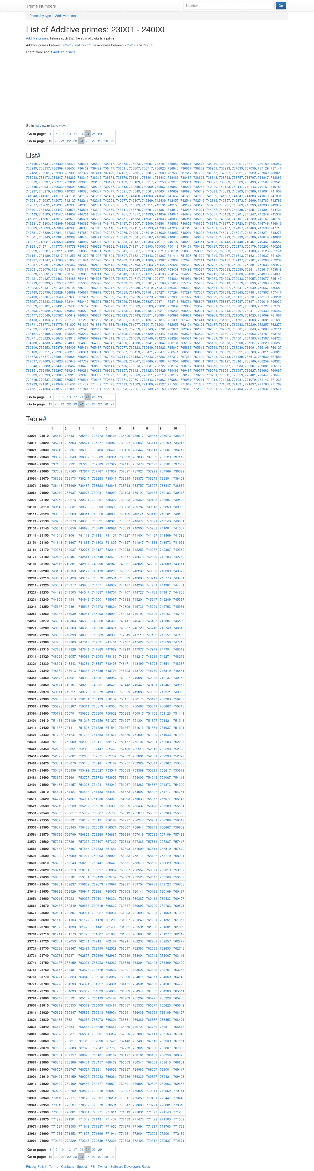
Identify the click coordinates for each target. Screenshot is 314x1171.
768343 (31, 365)
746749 (263, 223)
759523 (108, 306)
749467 (263, 241)
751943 (134, 260)
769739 (31, 375)
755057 (250, 278)
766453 (134, 352)
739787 (108, 186)
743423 (44, 209)
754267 (224, 274)
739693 (70, 186)
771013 (224, 379)
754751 (147, 278)
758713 (173, 301)
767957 (173, 361)
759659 (185, 306)
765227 (250, 342)
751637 (263, 255)
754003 (108, 274)
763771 (31, 338)
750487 (108, 251)
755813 (224, 283)
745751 (121, 218)
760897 (173, 315)
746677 (224, 223)
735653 (121, 163)
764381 (211, 338)
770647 (95, 379)
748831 (276, 237)
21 (81, 133)
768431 (57, 365)
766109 (263, 347)
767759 (82, 361)
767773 (95, 361)
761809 (82, 324)
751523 (185, 255)
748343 (44, 237)
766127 (276, 347)
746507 (134, 223)
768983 (237, 365)
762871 (173, 329)
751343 (147, 255)
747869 (70, 232)
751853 (70, 260)
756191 (70, 287)
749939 (121, 246)
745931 (147, 218)
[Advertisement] (157, 89)
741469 (134, 195)
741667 (173, 195)
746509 (147, 223)
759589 (147, 306)
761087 (276, 315)
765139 (198, 342)
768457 (70, 365)
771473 (108, 384)
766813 (276, 352)
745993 (198, 218)
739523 (276, 182)
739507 (263, 182)
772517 (250, 388)
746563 (173, 223)
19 (50, 141)
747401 (211, 228)
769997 (95, 375)
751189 (44, 255)
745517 (57, 218)
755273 (70, 283)
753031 (31, 269)
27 (100, 141)
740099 (211, 186)
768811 (198, 365)
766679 (224, 352)
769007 (250, 365)
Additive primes (37, 38)
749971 (134, 246)
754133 (160, 274)
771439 (95, 384)
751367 (160, 255)
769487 (185, 370)
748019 (147, 232)
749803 (82, 246)
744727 (108, 214)
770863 (160, 379)
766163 (31, 352)
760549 (44, 315)
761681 (263, 319)
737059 (250, 168)
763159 (44, 333)
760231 (173, 310)
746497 (121, 223)
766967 (82, 356)
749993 (147, 246)
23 (75, 141)
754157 (173, 274)
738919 (31, 182)
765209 (237, 342)
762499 (70, 329)
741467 (121, 195)
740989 (250, 191)
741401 (108, 195)
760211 (160, 310)
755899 (250, 283)
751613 (237, 255)
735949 (211, 163)
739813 (121, 186)
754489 (82, 278)
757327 (211, 292)
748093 (198, 232)
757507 (44, 296)
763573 (185, 333)
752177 (224, 260)
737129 (263, 168)
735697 (147, 163)
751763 (57, 260)
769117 (276, 365)
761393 (173, 319)
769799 (44, 375)
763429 (147, 333)
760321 (211, 310)
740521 (121, 191)
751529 (198, 255)
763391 (108, 333)
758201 (276, 296)
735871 (185, 163)
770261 (211, 375)
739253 (160, 182)
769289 (95, 370)
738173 (44, 177)
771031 (237, 379)
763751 (263, 333)
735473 (70, 163)
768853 (211, 365)
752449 (82, 264)
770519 (31, 379)
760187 (147, 310)
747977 (108, 232)
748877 (31, 241)
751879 (95, 260)
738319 (95, 177)
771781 (31, 388)
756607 (224, 287)
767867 (134, 361)
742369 (147, 200)
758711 (160, 301)
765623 (134, 347)
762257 (263, 324)
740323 (82, 191)
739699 (82, 186)
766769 (250, 352)
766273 (70, 352)
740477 (108, 191)
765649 (147, 347)
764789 (31, 342)
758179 (263, 296)
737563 (173, 172)
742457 (173, 200)
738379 (121, 177)
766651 (211, 352)
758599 (121, 301)
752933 (263, 264)
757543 (57, 296)
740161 (263, 186)
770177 (173, 375)
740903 (237, 191)
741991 (276, 195)
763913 (70, 338)
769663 (263, 370)
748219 (250, 232)
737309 (70, 172)
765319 (31, 347)
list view (40, 125)
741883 (250, 195)
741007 (276, 191)
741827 (224, 195)
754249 (211, 274)
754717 (134, 278)
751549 (211, 255)
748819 (263, 237)
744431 (276, 209)
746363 (82, 223)
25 (94, 133)
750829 (211, 251)
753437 (160, 269)
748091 (185, 232)
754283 (237, 274)
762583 (121, 329)
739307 (198, 182)
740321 (70, 191)
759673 (198, 306)
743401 (31, 209)
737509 (160, 172)
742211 (82, 200)
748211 (224, 232)
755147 (276, 278)
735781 (160, 163)
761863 (108, 324)
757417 (276, 292)
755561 (147, 283)
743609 (95, 209)
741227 (95, 195)
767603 (44, 361)
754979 (211, 278)
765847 (173, 347)
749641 (31, 246)
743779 (134, 209)
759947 (57, 310)
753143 (57, 269)
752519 (121, 264)
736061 (237, 163)
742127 (70, 200)
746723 (237, 223)
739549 (31, 186)
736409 (82, 168)
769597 (237, 370)
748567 (147, 237)
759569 (134, 306)
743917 (173, 209)
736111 (250, 163)
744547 (57, 214)
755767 (198, 283)
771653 (211, 384)
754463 (57, 278)
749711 (44, 246)
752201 (250, 260)
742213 (95, 200)
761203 (82, 319)
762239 (250, 324)
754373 (263, 274)
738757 (237, 177)
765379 (57, 347)
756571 (211, 287)
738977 (57, 182)
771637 (198, 384)
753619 (276, 269)
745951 (185, 218)
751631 (250, 255)
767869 (147, 361)
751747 (44, 260)
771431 (70, 384)
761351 (134, 319)
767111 (121, 356)
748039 (160, 232)
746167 (263, 218)
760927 (198, 315)
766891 (57, 356)
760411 (250, 310)
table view (58, 125)
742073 (57, 200)
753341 (121, 269)
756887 (82, 292)
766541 (173, 352)
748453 (82, 237)
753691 (44, 274)
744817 (134, 214)
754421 (31, 278)
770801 (134, 379)
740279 (44, 191)
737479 (108, 172)
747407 (224, 228)
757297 (185, 292)
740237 (31, 191)
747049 (95, 228)
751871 (82, 260)
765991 (224, 347)
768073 (185, 361)
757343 (224, 292)
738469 (173, 177)
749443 (224, 241)
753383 (147, 269)
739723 (95, 186)
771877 (57, 388)
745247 (250, 214)
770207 (198, 375)
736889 (198, 168)
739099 (82, 182)
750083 (160, 246)
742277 (121, 200)
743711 (121, 209)
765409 (70, 347)
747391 (198, 228)
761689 (276, 319)
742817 (31, 205)
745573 (70, 218)
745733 (108, 218)
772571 (86, 45)
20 (56, 141)
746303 (44, 223)
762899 (198, 329)
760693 (108, 315)
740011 (185, 186)
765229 (263, 342)
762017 (147, 324)
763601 (224, 333)
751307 (121, 255)
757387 (263, 292)
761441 (198, 319)
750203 (263, 246)
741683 (185, 195)
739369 (237, 182)
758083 (224, 296)
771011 (211, 379)
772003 (121, 388)
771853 (44, 388)
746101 (237, 218)
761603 (250, 319)
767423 (211, 356)
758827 (198, 301)
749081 (108, 241)
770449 (276, 375)
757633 (70, 296)
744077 (211, 209)
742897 (57, 205)
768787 (185, 365)
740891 (211, 191)
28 (106, 141)
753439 (173, 269)
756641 (237, 287)
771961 (95, 388)
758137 (250, 296)
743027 (108, 205)
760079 (82, 310)
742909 (70, 205)
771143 (263, 379)
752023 (185, 260)
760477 (31, 315)
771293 (31, 384)
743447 (57, 209)
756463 (185, 287)
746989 (82, 228)
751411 (173, 255)
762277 (276, 324)
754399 (276, 274)
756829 (57, 292)
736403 (70, 168)
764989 (134, 342)
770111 (147, 375)
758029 (211, 296)
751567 (224, 255)
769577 (198, 370)
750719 (160, 251)
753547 (211, 269)
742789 (276, 200)
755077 (263, 278)
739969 (173, 186)
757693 (95, 296)
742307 (134, 200)
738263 (70, 177)
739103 (95, 182)
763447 (160, 333)
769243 (70, 370)
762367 (44, 329)
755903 (263, 283)
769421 (134, 370)
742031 (31, 200)
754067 (134, 274)
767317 (173, 356)
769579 (211, 370)
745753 (134, 218)
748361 (57, 237)
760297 (185, 310)
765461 (82, 347)
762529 (82, 329)
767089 (108, 356)
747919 (95, 232)
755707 (185, 283)
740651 (160, 191)
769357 (121, 370)
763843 (57, 338)
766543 (185, 352)
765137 (185, 342)
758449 (82, 301)
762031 (160, 324)
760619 (70, 315)
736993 (224, 168)
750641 (121, 251)
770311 (224, 375)
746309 (57, 223)
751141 (276, 251)
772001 (108, 388)
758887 (224, 301)
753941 (95, 274)
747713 (276, 228)
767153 (134, 356)
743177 (185, 205)
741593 (147, 195)
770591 (82, 379)
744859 (160, 214)
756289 (134, 287)
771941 (82, 388)
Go (281, 5)
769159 (44, 370)
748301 (31, 237)
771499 (121, 384)
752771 (198, 264)
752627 (160, 264)
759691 (211, 306)
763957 (82, 338)
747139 (121, 228)
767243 (147, 356)
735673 (134, 163)
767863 (121, 361)
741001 (263, 191)
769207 (57, 370)
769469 (173, 370)
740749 (198, 191)
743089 (134, 205)
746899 (44, 228)
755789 (211, 283)
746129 (250, 218)
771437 (82, 384)
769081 (263, 365)
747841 (57, 232)
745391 (44, 218)
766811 (263, 352)
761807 (70, 324)
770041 (121, 375)
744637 (70, 214)
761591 (237, 319)
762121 (198, 324)
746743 (250, 223)
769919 (70, 375)
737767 (198, 172)
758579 (108, 301)
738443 (160, 177)
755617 (173, 283)
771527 (160, 384)
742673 (237, 200)
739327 (211, 182)
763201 (57, 333)
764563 (250, 338)
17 (75, 133)
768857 (224, 365)
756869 (70, 292)
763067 (263, 329)
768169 (250, 361)
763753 (276, 333)
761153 (44, 319)
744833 (147, 214)
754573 (95, 278)
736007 (224, 163)
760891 (160, 315)
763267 (82, 333)
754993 (224, 278)
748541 (134, 237)
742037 (44, 200)
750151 (224, 246)
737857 (211, 172)
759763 (276, 306)
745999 (211, 218)
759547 (121, 306)
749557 (276, 241)
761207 (95, 319)
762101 (185, 324)
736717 (147, 168)
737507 (147, 172)
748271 (263, 232)
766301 (82, 352)
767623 (57, 361)
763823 (44, 338)
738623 (198, 177)
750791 (173, 251)
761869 (121, 324)
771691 (237, 384)
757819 (134, 296)
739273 (173, 182)
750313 (70, 251)
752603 (147, 264)
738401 (147, 177)
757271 (160, 292)
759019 (263, 301)
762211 (224, 324)
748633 (185, 237)
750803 (185, 251)
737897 (224, 172)
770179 (185, 375)
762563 (108, 329)
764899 (82, 342)
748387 (70, 237)
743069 (121, 205)
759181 (44, 306)
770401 (250, 375)
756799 (44, 292)
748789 (250, 237)
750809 (198, 251)
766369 (108, 352)
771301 (44, 384)
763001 (237, 329)
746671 (211, 223)
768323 (276, 361)
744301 (263, 209)
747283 (173, 228)
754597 (108, 278)
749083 (121, 241)
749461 (250, 241)
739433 (250, 182)
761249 (108, 319)
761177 (57, 319)
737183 (31, 172)
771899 (70, 388)
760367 (237, 310)
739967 (160, 186)
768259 (263, 361)
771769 (276, 384)
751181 (31, 255)
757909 (173, 296)
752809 (224, 264)
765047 (160, 342)
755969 (276, 283)
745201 (237, 214)
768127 (224, 361)
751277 (82, 255)
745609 (95, 218)
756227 (95, 287)
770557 (57, 379)
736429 (95, 168)
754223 (185, 274)
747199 (147, 228)
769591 (224, 370)
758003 (198, 296)
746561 (160, 223)
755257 (57, 283)
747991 (134, 232)
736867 (185, 168)
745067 (211, 214)
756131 (44, 287)
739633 (57, 186)
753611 (250, 269)
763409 (134, 333)
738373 (108, 177)
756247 (108, 287)
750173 (237, 246)
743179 (198, 205)
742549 (198, 200)
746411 (95, 223)
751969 (147, 260)
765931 (211, 347)
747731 (31, 232)
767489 (237, 356)
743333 (250, 205)
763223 (70, 333)
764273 (160, 338)
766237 (57, 352)
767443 (224, 356)
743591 (82, 209)
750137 (211, 246)
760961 (211, 315)
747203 (160, 228)
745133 (224, 214)
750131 (185, 246)
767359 (185, 356)
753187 (82, 269)
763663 (250, 333)
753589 (237, 269)
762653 (134, 329)
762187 (211, 324)
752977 (276, 264)
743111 (147, 205)
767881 (160, 361)
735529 (95, 163)
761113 (31, 319)
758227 (31, 301)
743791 (147, 209)
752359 (57, 264)
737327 (82, 172)
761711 (31, 324)
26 (94, 141)
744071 (198, 209)
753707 (57, 274)
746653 (185, 223)
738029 (276, 172)
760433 (263, 310)
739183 (134, 182)
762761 (160, 329)
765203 (224, 342)
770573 (70, 379)
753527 (198, 269)
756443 (173, 287)
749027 (95, 241)
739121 (108, 182)
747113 (108, 228)
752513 (108, 264)
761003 (224, 315)
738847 (263, 177)
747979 (121, 232)
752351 (44, 264)
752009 (173, 260)
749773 (57, 246)
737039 (237, 168)
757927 (185, 296)
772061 (134, 388)
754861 (173, 278)
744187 (224, 209)
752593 (134, 264)
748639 (198, 237)
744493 (31, 214)
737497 (121, 172)
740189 (276, 186)
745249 (263, 214)
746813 (276, 223)
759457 (82, 306)
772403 (237, 388)
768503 (95, 365)
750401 (95, 251)
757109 (134, 292)
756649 (250, 287)
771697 (250, 384)
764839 (44, 342)
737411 (95, 172)
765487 (95, 347)
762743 (147, 329)
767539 (263, 356)
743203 (211, 205)
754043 (121, 274)
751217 (57, 255)
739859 (134, 186)
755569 (160, 283)
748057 (173, 232)
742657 (224, 200)
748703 (211, 237)
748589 (160, 237)
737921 (237, 172)
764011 (108, 338)
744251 (250, 209)
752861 (237, 264)
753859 (82, 274)
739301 (185, 182)
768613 (134, 365)
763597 (211, 333)
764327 (198, 338)
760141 (108, 310)
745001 (198, 214)
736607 (134, 168)
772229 (173, 388)
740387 (95, 191)
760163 (121, 310)
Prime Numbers (41, 6)
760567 (57, 315)
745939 (173, 218)
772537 (263, 388)
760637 (82, 315)
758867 (211, 301)
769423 (147, 370)
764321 (185, 338)
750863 (224, 251)
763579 (198, 333)
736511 (121, 168)
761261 (121, 319)
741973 (263, 195)
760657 (95, 315)
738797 (250, 177)
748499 (108, 237)
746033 (224, 218)
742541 (185, 200)
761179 (70, 319)
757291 (173, 292)
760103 (95, 310)
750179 (250, 246)
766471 (147, 352)
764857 (57, 342)
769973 (82, 375)
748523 (121, 237)
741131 (70, 195)
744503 (44, 214)
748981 (70, 241)
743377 (276, 205)
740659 (173, 191)
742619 (211, 200)
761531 (224, 319)
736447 (108, 168)
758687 (147, 301)
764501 (237, 338)
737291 (44, 172)
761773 (44, 324)
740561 (147, 191)
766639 (198, 352)
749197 (173, 241)
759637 (173, 306)
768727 (160, 365)
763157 (31, 333)
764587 (263, 338)
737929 (250, 172)
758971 (250, 301)
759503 (95, 306)
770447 (263, 375)
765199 (211, 342)
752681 (173, 264)
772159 (160, 388)
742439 (160, 200)
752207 (276, 260)
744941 (173, 214)
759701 (237, 306)
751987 (160, 260)
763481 (173, 333)
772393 (224, 388)
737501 (134, 172)
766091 (250, 347)
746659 (198, 223)
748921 (44, 241)
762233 (237, 324)
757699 (108, 296)
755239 (44, 283)
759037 (276, 301)
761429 (185, 319)
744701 (82, 214)
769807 (57, 375)
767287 (160, 356)
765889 (185, 347)
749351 (198, 241)
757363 (237, 292)
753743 (70, 274)
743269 (237, 205)
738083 (31, 177)
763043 (250, 329)
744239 (237, 209)
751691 (276, 255)
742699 (250, 200)
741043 (31, 195)
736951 (211, 168)
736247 (276, 163)
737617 (185, 172)
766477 (160, 352)
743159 (173, 205)
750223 (31, 251)
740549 (134, 191)
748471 (95, 237)
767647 (70, 361)
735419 (68, 45)
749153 (147, 241)
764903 (95, 342)
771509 (147, 384)
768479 (82, 365)
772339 (198, 388)
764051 (121, 338)
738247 (57, 177)
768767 (173, 365)
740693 (185, 191)
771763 (263, 384)
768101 (198, 361)
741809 (211, 195)
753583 (224, 269)
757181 (147, 292)
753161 (70, 269)
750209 (276, 246)
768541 (108, 365)
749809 (95, 246)
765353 (44, 347)
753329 (108, 269)
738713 (224, 177)
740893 (224, 191)
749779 (70, 246)
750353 (82, 251)
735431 (44, 163)
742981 (95, 205)
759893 (31, 310)
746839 (31, 228)
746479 (108, 223)
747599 (263, 228)
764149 (147, 338)
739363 (224, 182)
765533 (108, 347)
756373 (160, 287)
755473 (121, 283)
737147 (276, 168)
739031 (70, 182)
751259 (70, 255)
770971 (198, 379)
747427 (237, 228)
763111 (276, 329)
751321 (134, 255)
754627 (121, 278)
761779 (57, 324)
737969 (263, 172)
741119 (57, 195)
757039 (121, 292)
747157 (134, 228)
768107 (211, 361)
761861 (95, 324)
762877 (185, 329)
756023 (31, 287)
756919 (95, 292)
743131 (160, 205)
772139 (147, 388)
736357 (44, 168)
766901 (70, 356)
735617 (108, 163)
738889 (276, 177)
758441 (70, 301)
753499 (185, 269)
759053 (31, 306)
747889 (82, 232)
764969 (121, 342)
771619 (185, 384)
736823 (160, 168)
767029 (95, 356)
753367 (134, 269)
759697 (224, 306)
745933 (160, 218)
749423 (211, 241)
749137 (134, 241)
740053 (198, 186)
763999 (95, 338)
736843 (173, 168)
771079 (250, 379)
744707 (95, 214)
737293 (57, 172)
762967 (211, 329)
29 (100, 133)
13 (69, 133)
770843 (147, 379)
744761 (121, 214)
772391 (211, 388)
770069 (134, 375)
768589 (121, 365)
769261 (82, 370)
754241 (198, 274)
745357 (31, 218)
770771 (121, 379)
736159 (263, 163)
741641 (160, 195)
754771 (160, 278)
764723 (276, 338)
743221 (224, 205)
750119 (173, 246)
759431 (57, 306)
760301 (198, 310)
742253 (108, 200)
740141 (237, 186)
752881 (250, 264)
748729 (237, 237)
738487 (185, 177)
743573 (70, 209)
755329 (95, 283)
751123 (263, 251)
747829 (44, 232)
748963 (57, 241)
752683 (185, 264)
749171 (160, 241)
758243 (44, 301)
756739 (31, 292)
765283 (276, 342)
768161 (237, 361)
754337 (250, 274)
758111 (237, 296)
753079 (44, 269)
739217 (147, 182)
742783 (263, 200)
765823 (160, 347)
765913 (198, 347)
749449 (237, 241)
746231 (31, 223)
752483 (95, 264)
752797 (211, 264)
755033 (237, 278)
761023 (250, 315)
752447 (70, 264)
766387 (121, 352)
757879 (147, 296)
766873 (31, 356)
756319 (147, 287)
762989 (224, 329)
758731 (185, 301)
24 (87, 133)
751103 (250, 251)
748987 (82, 241)
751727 (31, 260)
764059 (134, 338)
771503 (134, 384)
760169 (134, 310)
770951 (185, 379)
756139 (57, 287)
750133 (198, 246)
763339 (95, 333)
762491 (57, 329)
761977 (134, 324)
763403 (121, 333)
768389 (44, 365)
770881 (173, 379)
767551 (276, 356)
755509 (134, 283)
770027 (108, 375)
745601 (82, 218)
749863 (108, 246)
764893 (70, 342)
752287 (31, 264)
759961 (70, 310)
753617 (263, 269)
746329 (70, 223)
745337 (276, 214)
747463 (250, 228)
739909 (147, 186)
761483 (211, 319)
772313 (185, 388)
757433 (31, 296)
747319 (185, 228)
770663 (108, 379)
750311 (57, 251)
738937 (44, 182)
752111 (198, 260)
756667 (263, 287)
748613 (173, 237)
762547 (95, 329)
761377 (160, 319)
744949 (185, 214)
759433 (70, 306)
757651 (82, 296)
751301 (108, 255)
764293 (173, 338)
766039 (237, 347)
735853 (173, 163)
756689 (276, 287)
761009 (237, 315)
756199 (82, 287)
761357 (147, 319)
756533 (198, 287)
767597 (31, 361)
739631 (44, 186)
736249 (31, 168)
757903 (160, 296)
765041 (147, 342)
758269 (57, 301)
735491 (82, 163)
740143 (250, 186)
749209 (185, 241)
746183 (276, 218)
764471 (224, 338)
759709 (250, 306)
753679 (31, 274)
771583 (173, 384)
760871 (147, 315)
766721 (237, 352)
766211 (44, 352)
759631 (160, 306)
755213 (31, 283)
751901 (108, 260)
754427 (44, 278)
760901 (185, 315)
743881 (160, 209)
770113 (160, 375)
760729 (121, 315)
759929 (44, 310)
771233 (276, 379)
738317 (82, 177)
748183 (211, 232)
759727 (263, 306)
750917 (237, 251)
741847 (237, 195)
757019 (108, 292)
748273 (276, 232)
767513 (250, 356)
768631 (147, 365)
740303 (57, 191)
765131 (173, 342)
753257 (95, 269)
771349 (57, 384)
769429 (160, 370)
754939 (198, 278)
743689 (108, 209)
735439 (57, 163)
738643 (211, 177)
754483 (70, 278)
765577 (121, 347)
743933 (185, 209)
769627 (250, 370)
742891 (44, 205)
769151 (31, 370)
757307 (198, 292)
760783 (134, 315)
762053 (173, 324)
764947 (108, 342)
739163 (121, 182)
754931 (185, 278)
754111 (147, 274)
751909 (121, 260)
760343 (224, 310)
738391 (134, 177)
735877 (198, 163)
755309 (82, 283)
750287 (44, 251)
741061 (44, 195)
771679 (224, 384)
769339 (108, 370)
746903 (57, 228)
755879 (237, 283)
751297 (95, 255)
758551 (95, 301)
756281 (121, 287)
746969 (70, 228)
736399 (57, 168)
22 (69, 141)
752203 (263, 260)
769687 (276, 370)
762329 (31, 329)
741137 (82, 195)
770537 (44, 379)
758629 (134, 301)
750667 (134, 251)
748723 (224, 237)
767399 (198, 356)
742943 (82, 205)
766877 (44, 356)
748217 (237, 232)
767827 (108, 361)
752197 (237, 260)
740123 (224, 186)
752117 (211, 260)
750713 (147, 251)
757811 (121, 296)
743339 (263, 205)
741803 (198, 195)
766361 (95, 352)
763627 (237, 333)
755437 (108, 283)
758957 (237, 301)
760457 (276, 310)
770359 (237, 375)
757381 (250, 292)
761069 (263, 315)
